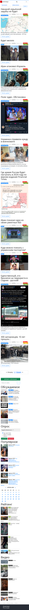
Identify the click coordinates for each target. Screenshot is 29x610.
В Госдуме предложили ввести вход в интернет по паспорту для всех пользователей (14, 391)
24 (8, 499)
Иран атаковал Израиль (13, 66)
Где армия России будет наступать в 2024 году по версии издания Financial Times (14, 176)
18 (10, 496)
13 (16, 494)
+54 (25, 226)
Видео (2, 44)
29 (2, 501)
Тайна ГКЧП (15, 403)
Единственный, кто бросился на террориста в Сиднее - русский (14, 278)
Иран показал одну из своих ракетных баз (12, 221)
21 (18, 496)
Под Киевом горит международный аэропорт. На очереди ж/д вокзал (10, 460)
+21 (25, 183)
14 (18, 494)
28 (18, 499)
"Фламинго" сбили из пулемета (13, 593)
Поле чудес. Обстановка (13, 97)
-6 (25, 145)
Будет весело (7, 40)
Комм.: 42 (25, 69)
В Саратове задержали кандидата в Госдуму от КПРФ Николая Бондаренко (13, 398)
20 (16, 496)
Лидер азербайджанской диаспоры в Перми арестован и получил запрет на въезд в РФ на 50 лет (13, 539)
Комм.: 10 (25, 182)
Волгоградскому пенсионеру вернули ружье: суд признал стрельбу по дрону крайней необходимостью (13, 510)
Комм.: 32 (25, 14)
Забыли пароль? (15, 5)
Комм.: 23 (25, 342)
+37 (25, 100)
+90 (25, 284)
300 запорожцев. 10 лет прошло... (13, 338)
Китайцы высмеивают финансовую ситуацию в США (14, 598)
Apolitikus (14, 14)
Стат (4, 603)
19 (13, 496)
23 (5, 499)
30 (5, 501)
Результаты (10, 438)
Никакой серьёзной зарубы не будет (11, 10)
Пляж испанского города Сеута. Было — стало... (14, 474)
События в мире (4, 15)
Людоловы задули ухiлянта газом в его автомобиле (13, 566)
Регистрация (4, 5)
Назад (18, 372)
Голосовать (4, 438)
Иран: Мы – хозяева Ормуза (13, 524)
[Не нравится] (27, 15)
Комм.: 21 (25, 43)
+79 (25, 70)
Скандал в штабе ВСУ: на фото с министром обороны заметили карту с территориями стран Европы (10, 482)
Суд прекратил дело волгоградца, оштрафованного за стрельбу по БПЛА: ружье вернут (10, 519)
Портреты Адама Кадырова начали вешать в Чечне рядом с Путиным (13, 411)
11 (10, 494)
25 (10, 499)
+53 (25, 253)
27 (16, 499)
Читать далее (5, 36)
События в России (5, 101)
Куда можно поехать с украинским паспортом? (13, 248)
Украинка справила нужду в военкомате (14, 140)
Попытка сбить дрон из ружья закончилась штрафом (13, 421)
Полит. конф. (10, 603)
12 (13, 494)
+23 (25, 15)
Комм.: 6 (24, 225)
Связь (16, 603)
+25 (25, 44)
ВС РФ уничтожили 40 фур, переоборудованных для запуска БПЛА (14, 552)
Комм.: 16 (25, 99)
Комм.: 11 (25, 144)
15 (2, 496)
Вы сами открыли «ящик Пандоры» (13, 466)
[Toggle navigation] (26, 2)
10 (8, 494)
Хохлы (14, 560)
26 (13, 499)
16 (5, 496)
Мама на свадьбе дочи (12, 579)
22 (2, 499)
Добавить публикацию (10, 379)
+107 (26, 343)
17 (8, 496)
